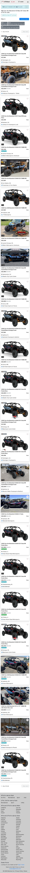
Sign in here (21, 864)
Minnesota (18, 836)
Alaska (18, 818)
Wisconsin (3, 859)
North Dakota (4, 846)
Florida (3, 824)
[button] (3, 74)
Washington (4, 858)
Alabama (3, 818)
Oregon (18, 848)
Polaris (18, 811)
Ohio (17, 846)
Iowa (17, 829)
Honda (3, 809)
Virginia (18, 856)
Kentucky (18, 831)
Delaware (18, 823)
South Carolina (20, 851)
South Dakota (4, 853)
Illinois (17, 828)
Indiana (3, 829)
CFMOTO (3, 807)
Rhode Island (4, 851)
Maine (17, 833)
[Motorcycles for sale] (11, 1)
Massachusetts (20, 834)
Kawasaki (18, 809)
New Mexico (19, 843)
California (3, 821)
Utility (22, 802)
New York (3, 844)
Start (27, 6)
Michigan (3, 836)
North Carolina (20, 844)
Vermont (3, 856)
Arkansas (18, 819)
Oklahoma (3, 848)
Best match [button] (25, 31)
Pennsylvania (4, 849)
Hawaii (18, 826)
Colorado (18, 821)
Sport (18, 797)
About (25, 871)
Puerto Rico (19, 849)
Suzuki (3, 812)
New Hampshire (20, 841)
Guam (2, 826)
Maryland (3, 834)
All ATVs (3, 797)
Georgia (18, 824)
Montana (3, 839)
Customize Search (24, 19)
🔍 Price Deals (6, 15)
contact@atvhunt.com (15, 868)
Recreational (11, 797)
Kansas (3, 831)
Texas (2, 854)
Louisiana (3, 833)
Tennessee (19, 853)
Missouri (18, 838)
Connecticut (4, 823)
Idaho (2, 828)
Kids (25, 797)
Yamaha (18, 812)
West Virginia (19, 858)
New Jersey (4, 843)
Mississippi (4, 838)
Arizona (3, 819)
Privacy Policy (19, 871)
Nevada (3, 841)
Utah (17, 854)
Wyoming (18, 859)
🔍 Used (13, 15)
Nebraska (18, 839)
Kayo (2, 811)
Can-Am (18, 807)
